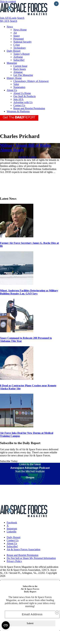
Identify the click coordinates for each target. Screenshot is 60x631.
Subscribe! (18, 59)
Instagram (12, 528)
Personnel (18, 38)
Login (13, 17)
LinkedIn (11, 531)
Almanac (18, 72)
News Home (20, 29)
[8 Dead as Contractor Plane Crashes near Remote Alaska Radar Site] (16, 379)
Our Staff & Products (24, 96)
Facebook (12, 522)
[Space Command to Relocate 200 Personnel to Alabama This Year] (16, 331)
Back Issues (19, 69)
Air (15, 32)
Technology (19, 47)
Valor (16, 84)
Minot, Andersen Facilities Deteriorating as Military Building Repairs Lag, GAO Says (29, 292)
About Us (12, 90)
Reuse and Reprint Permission (29, 108)
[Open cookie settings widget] (6, 625)
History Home (14, 78)
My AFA (4, 20)
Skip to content (8, 1)
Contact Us (19, 105)
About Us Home (22, 93)
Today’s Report (21, 53)
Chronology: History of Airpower (31, 81)
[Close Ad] (57, 612)
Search (20, 17)
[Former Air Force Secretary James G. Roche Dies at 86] (16, 236)
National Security (22, 41)
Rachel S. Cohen (27, 156)
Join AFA (5, 17)
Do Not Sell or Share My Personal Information (31, 558)
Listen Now (30, 483)
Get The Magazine (23, 75)
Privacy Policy (14, 561)
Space (16, 35)
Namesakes (19, 87)
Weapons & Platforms (18, 111)
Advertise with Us (22, 102)
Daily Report (13, 50)
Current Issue (20, 66)
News (10, 26)
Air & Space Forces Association (23, 549)
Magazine (12, 63)
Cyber (16, 44)
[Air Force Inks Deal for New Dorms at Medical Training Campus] (16, 426)
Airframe (18, 56)
